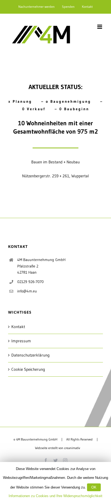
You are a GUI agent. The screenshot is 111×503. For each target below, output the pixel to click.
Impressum (21, 340)
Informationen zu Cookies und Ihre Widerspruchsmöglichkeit (55, 496)
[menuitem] (36, 6)
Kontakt (18, 326)
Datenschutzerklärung (30, 355)
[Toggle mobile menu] (100, 27)
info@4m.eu (27, 291)
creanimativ (72, 448)
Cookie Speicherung (28, 369)
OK (93, 487)
